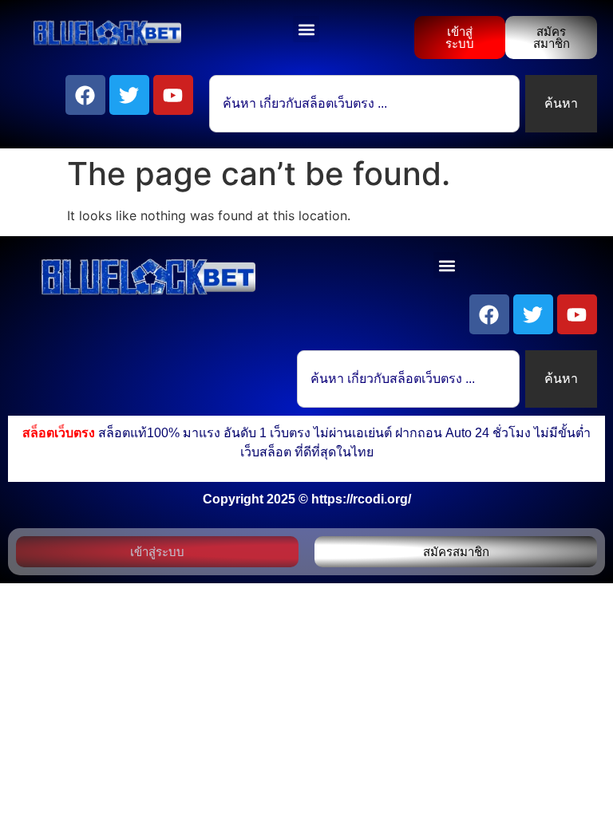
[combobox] (364, 103)
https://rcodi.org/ (361, 499)
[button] (306, 29)
